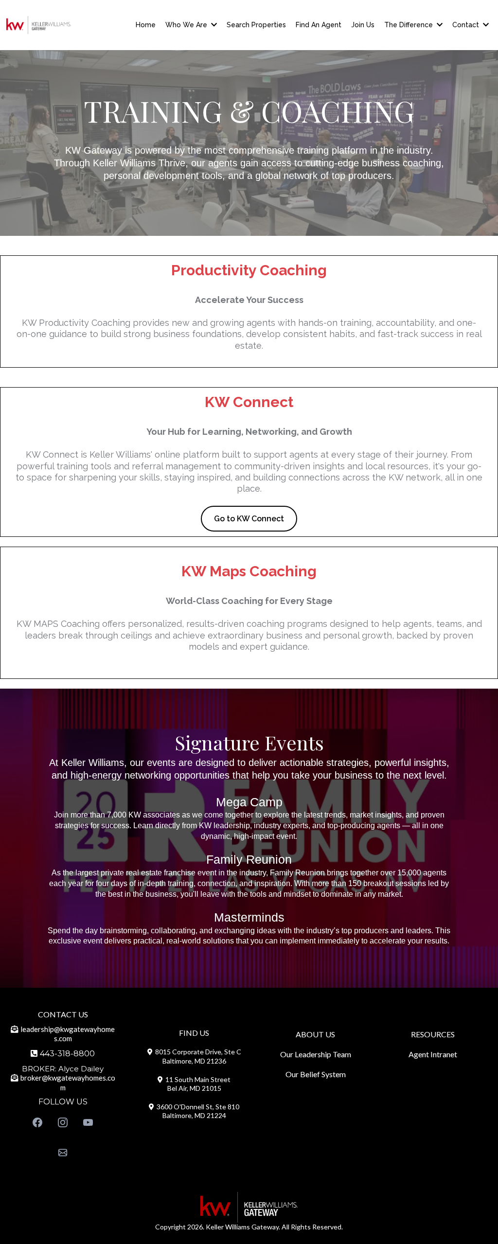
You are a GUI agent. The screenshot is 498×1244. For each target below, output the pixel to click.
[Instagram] (62, 1122)
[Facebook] (37, 1122)
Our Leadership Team (315, 1054)
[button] (213, 25)
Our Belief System (315, 1074)
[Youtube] (88, 1122)
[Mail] (62, 1152)
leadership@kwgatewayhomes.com (67, 1034)
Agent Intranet (433, 1054)
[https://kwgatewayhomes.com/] (38, 25)
